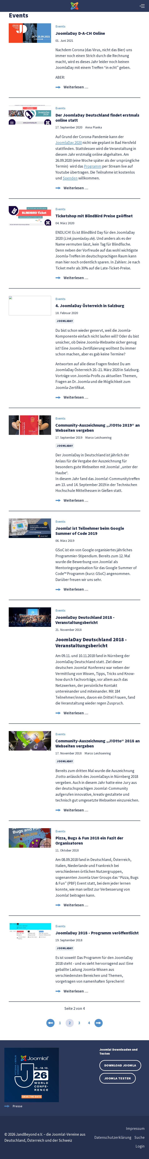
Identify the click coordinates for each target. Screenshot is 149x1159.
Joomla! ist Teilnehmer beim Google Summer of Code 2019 (89, 531)
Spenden (70, 178)
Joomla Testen (117, 1078)
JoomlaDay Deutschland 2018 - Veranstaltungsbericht (84, 620)
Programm (92, 166)
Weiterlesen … (76, 87)
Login (140, 1146)
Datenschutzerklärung (112, 1137)
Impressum (135, 1128)
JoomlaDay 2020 (68, 142)
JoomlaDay (65, 321)
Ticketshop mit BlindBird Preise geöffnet (94, 215)
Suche (139, 1137)
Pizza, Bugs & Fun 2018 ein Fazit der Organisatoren (89, 840)
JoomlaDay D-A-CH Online (80, 33)
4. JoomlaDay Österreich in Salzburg (89, 305)
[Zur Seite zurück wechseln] (50, 1023)
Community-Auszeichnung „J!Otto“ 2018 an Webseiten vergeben (97, 743)
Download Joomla (120, 1065)
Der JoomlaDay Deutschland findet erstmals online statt (97, 117)
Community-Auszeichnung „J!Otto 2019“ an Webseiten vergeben (97, 427)
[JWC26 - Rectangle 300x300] (31, 1101)
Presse (17, 1106)
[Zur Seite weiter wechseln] (98, 1023)
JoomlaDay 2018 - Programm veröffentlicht (97, 932)
